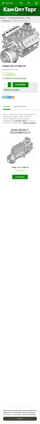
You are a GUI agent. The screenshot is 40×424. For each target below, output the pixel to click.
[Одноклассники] (13, 97)
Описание (6, 106)
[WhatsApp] (6, 97)
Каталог (3, 18)
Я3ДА (28, 18)
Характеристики (20, 106)
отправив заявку (20, 121)
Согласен (20, 418)
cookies (16, 410)
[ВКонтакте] (9, 97)
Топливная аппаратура (16, 18)
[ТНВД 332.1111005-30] (20, 43)
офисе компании (29, 123)
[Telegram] (3, 97)
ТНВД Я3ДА (6, 21)
